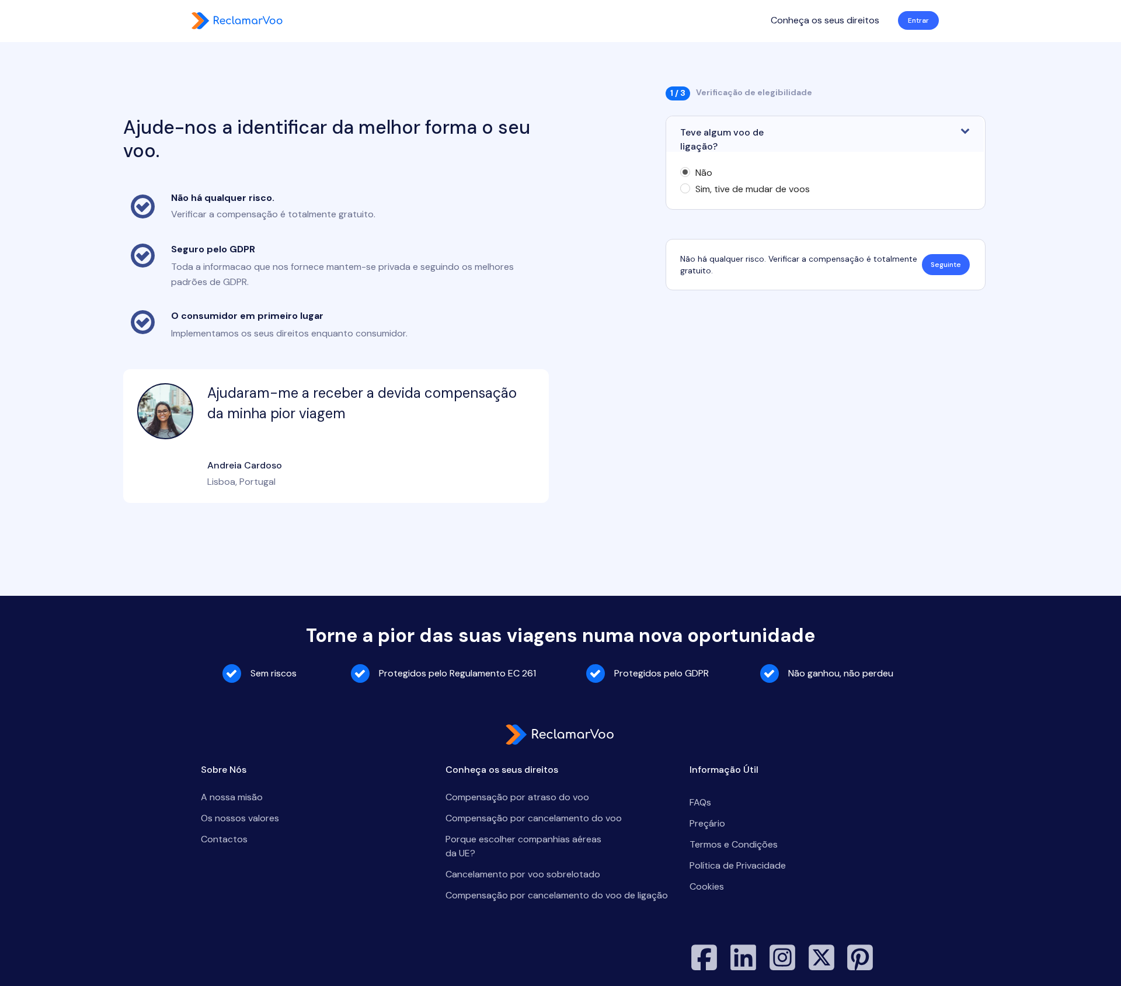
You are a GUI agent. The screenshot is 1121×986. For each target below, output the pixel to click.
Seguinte (946, 264)
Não (703, 173)
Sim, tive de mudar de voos (752, 189)
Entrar (918, 20)
